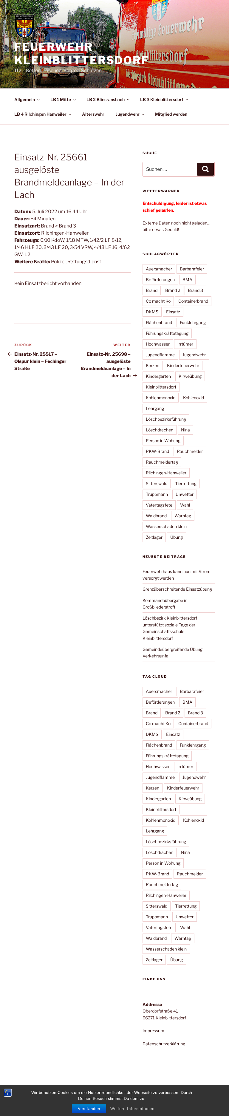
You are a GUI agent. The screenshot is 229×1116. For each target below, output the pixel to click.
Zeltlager (154, 537)
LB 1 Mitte (60, 99)
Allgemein (24, 99)
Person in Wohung (163, 440)
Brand (151, 290)
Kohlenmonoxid (160, 397)
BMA (187, 279)
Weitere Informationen (132, 1108)
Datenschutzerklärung (164, 1043)
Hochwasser (158, 343)
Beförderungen (160, 279)
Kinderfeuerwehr (183, 365)
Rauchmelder (190, 451)
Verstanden (89, 1108)
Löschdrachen (159, 429)
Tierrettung (185, 483)
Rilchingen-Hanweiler (166, 472)
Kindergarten (158, 376)
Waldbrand (156, 515)
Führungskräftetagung (167, 333)
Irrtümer (185, 343)
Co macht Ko (158, 301)
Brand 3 (195, 290)
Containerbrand (193, 301)
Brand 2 (172, 290)
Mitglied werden (171, 114)
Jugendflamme (160, 354)
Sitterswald (156, 483)
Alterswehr (93, 114)
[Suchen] (205, 169)
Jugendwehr (128, 114)
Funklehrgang (193, 322)
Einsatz (173, 311)
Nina (185, 429)
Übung (176, 537)
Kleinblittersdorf (161, 386)
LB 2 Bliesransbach (105, 99)
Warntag (182, 515)
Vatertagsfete (159, 504)
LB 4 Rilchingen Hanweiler (40, 114)
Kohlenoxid (193, 397)
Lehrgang (155, 408)
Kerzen (152, 365)
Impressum (153, 1030)
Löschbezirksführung (166, 419)
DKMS (152, 311)
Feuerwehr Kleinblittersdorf (81, 53)
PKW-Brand (157, 451)
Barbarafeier (192, 268)
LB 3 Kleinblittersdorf (161, 99)
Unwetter (185, 494)
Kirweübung (190, 376)
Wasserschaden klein (166, 526)
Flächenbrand (159, 322)
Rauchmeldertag (162, 462)
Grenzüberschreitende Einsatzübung (177, 589)
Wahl (185, 504)
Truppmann (157, 494)
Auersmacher (159, 268)
